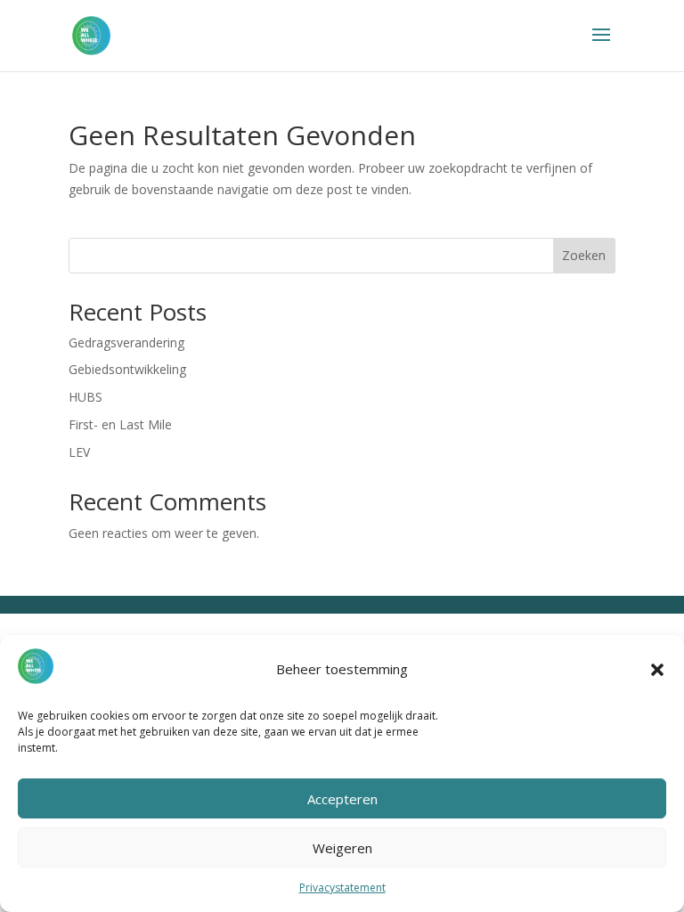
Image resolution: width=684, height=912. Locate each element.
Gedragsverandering (126, 342)
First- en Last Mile (120, 424)
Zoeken (584, 255)
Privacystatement (342, 887)
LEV (79, 452)
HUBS (85, 396)
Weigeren (342, 848)
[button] (657, 670)
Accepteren (342, 799)
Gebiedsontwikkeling (127, 369)
